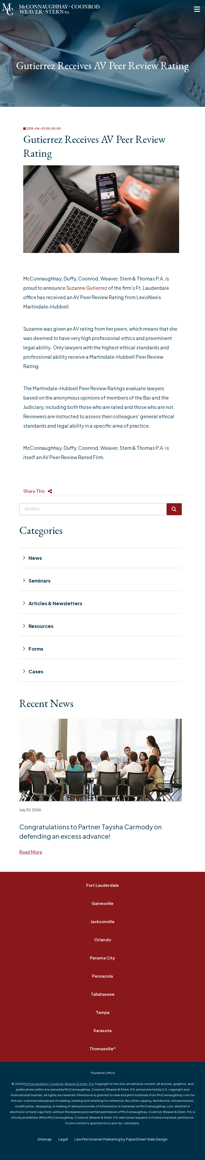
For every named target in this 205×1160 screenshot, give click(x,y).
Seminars (39, 580)
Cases (36, 671)
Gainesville (102, 903)
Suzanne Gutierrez (86, 288)
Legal (63, 1139)
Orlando (102, 939)
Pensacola (102, 975)
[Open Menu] (197, 9)
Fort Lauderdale (102, 885)
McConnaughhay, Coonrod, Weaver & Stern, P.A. (58, 1083)
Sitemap (45, 1139)
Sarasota (102, 1030)
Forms (36, 649)
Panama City (102, 957)
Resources (41, 626)
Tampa (102, 1012)
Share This (34, 491)
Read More (30, 852)
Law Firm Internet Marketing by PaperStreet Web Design (121, 1139)
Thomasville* (102, 1048)
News (35, 558)
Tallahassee (103, 994)
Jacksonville (102, 921)
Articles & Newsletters (55, 603)
